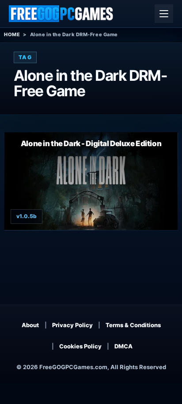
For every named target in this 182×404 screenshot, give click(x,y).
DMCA (123, 346)
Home (12, 34)
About (30, 324)
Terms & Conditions (133, 324)
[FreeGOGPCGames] (61, 13)
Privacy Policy (72, 324)
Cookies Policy (80, 346)
